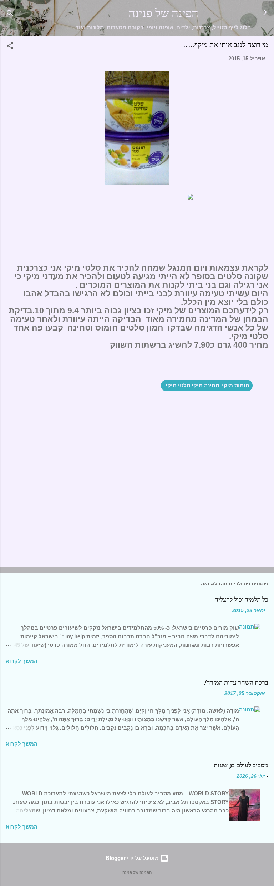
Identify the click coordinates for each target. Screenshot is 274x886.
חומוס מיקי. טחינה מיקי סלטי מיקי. (206, 385)
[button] (10, 46)
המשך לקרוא (21, 661)
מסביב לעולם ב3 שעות (241, 765)
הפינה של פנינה (163, 14)
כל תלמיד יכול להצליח (241, 599)
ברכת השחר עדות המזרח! (235, 682)
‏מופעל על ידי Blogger (133, 858)
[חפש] (10, 14)
